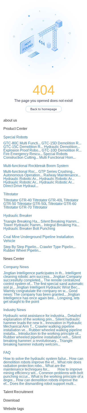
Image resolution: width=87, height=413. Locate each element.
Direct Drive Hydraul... (20, 186)
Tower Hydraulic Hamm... (23, 225)
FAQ (6, 352)
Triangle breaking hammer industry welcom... (37, 342)
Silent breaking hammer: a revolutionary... (42, 339)
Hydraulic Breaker (17, 215)
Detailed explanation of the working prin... (42, 317)
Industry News (14, 310)
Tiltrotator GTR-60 (62, 204)
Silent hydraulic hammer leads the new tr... (41, 321)
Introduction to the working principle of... (49, 333)
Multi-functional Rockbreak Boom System (35, 166)
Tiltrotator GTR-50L (32, 204)
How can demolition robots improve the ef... (43, 360)
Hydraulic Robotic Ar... (20, 179)
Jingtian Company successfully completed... (42, 278)
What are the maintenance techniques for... (34, 367)
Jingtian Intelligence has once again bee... (41, 296)
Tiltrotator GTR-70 (17, 207)
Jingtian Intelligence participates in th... (33, 273)
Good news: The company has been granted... (40, 292)
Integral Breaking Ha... (61, 225)
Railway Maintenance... (62, 175)
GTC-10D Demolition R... (61, 150)
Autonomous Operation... (23, 175)
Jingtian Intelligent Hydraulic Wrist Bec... (48, 287)
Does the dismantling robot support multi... (43, 384)
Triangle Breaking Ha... (21, 221)
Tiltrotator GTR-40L (48, 200)
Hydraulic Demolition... (62, 147)
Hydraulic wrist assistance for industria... (35, 316)
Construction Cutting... (20, 157)
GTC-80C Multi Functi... (22, 143)
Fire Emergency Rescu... (22, 154)
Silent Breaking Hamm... (60, 221)
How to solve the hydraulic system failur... (35, 358)
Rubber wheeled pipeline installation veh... (37, 337)
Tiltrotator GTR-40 (17, 200)
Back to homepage (43, 109)
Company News (16, 267)
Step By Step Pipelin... (21, 247)
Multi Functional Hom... (57, 157)
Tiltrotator (10, 194)
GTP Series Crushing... (56, 171)
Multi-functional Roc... (20, 171)
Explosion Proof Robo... (22, 150)
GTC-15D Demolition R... (61, 143)
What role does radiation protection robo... (42, 364)
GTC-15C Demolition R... (23, 147)
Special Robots (15, 137)
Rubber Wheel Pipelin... (22, 250)
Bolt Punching (44, 228)
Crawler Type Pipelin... (58, 247)
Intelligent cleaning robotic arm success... (42, 274)
